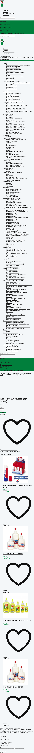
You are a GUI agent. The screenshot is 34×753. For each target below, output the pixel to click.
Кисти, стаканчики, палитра (14, 295)
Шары (8, 246)
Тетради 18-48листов (12, 271)
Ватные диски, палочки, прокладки (16, 105)
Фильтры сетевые (11, 89)
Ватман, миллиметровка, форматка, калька (19, 285)
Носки (8, 171)
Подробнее (6, 491)
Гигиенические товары (10, 102)
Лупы (8, 150)
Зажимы (8, 142)
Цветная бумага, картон (13, 318)
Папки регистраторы (12, 222)
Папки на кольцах (11, 214)
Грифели (8, 162)
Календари (9, 131)
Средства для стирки (12, 98)
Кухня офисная (7, 181)
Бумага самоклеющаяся (13, 74)
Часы (8, 90)
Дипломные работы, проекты (15, 210)
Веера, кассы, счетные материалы (16, 286)
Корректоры (10, 147)
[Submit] (0, 355)
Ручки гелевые (10, 252)
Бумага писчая (10, 71)
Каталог (8, 373)
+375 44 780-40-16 (5, 57)
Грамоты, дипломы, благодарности (16, 235)
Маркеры (6, 187)
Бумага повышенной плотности (15, 72)
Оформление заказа (18, 33)
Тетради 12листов (11, 270)
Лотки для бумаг (11, 204)
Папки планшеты (11, 220)
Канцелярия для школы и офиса (12, 138)
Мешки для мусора (12, 336)
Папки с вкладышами (12, 223)
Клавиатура (9, 175)
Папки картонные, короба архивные (17, 211)
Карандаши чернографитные (15, 166)
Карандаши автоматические (14, 163)
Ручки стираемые (11, 255)
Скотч (5, 259)
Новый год (9, 237)
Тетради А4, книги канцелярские (16, 274)
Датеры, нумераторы (12, 346)
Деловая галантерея (9, 114)
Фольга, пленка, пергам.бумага (15, 343)
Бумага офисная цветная (13, 69)
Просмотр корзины (6, 33)
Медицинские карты (12, 132)
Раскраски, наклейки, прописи (15, 310)
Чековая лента (10, 80)
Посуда (8, 183)
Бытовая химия (7, 92)
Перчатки (9, 339)
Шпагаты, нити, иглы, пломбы (15, 328)
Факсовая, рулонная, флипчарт (15, 77)
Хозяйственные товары (10, 333)
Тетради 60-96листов (12, 273)
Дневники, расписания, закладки (16, 289)
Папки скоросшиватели (13, 226)
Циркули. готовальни (12, 319)
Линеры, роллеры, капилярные (15, 250)
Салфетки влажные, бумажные (15, 108)
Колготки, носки (8, 168)
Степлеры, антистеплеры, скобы (16, 156)
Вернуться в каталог (6, 27)
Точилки (8, 157)
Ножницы (9, 153)
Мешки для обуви (11, 300)
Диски (8, 174)
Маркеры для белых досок (14, 189)
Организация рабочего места (11, 198)
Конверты (9, 75)
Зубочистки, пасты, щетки (14, 107)
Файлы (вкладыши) (12, 231)
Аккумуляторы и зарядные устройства (18, 83)
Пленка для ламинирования (14, 322)
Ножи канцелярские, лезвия (14, 151)
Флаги (5, 330)
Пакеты (8, 337)
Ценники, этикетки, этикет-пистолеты (18, 327)
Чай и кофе (9, 186)
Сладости (9, 184)
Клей (7, 144)
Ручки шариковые (11, 256)
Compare (2, 414)
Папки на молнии (11, 216)
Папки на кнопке (11, 213)
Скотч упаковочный (12, 267)
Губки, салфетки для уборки (14, 334)
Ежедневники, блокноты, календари (14, 122)
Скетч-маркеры (11, 195)
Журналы (6, 135)
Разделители (10, 229)
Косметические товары (13, 93)
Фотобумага (10, 78)
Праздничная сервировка (14, 241)
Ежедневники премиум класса (15, 128)
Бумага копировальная (13, 66)
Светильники (10, 87)
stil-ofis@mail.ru (4, 59)
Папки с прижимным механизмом (16, 225)
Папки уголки (10, 228)
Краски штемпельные (13, 348)
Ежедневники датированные (15, 125)
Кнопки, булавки (11, 145)
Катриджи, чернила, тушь (14, 249)
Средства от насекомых (13, 99)
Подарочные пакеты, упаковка (15, 240)
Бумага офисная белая (13, 68)
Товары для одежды (12, 340)
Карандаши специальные (14, 165)
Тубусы (8, 313)
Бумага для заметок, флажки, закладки (18, 65)
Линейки (9, 297)
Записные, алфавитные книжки (15, 129)
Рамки (8, 243)
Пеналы (8, 306)
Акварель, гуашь (11, 282)
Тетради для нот (11, 276)
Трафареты (9, 312)
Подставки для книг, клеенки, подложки (18, 309)
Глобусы (8, 288)
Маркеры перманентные (13, 192)
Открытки (9, 238)
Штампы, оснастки (12, 351)
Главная (2, 373)
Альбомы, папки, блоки (13, 283)
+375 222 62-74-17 (16, 57)
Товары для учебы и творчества (13, 280)
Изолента (9, 262)
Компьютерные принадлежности (13, 172)
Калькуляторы (10, 201)
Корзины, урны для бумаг (14, 202)
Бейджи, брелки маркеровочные (16, 139)
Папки (5, 208)
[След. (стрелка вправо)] (2, 752)
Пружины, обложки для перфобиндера (17, 324)
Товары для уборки (12, 342)
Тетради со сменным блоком (15, 279)
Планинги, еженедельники (14, 134)
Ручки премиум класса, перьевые (16, 253)
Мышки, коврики (11, 177)
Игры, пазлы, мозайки (12, 291)
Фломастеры (10, 316)
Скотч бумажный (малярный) (15, 264)
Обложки (9, 303)
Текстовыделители (12, 196)
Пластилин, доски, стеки (13, 307)
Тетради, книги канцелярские (12, 268)
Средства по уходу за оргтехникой (16, 178)
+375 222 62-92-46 (27, 57)
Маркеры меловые (12, 190)
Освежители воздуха (12, 96)
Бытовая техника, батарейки (11, 81)
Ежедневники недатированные (15, 126)
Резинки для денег (12, 325)
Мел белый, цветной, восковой (15, 298)
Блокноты (9, 123)
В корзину (3, 412)
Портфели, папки (11, 120)
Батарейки (9, 84)
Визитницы (9, 116)
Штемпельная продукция (10, 345)
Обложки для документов (14, 119)
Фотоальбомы (10, 244)
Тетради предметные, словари (15, 277)
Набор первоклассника (13, 301)
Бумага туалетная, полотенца (15, 104)
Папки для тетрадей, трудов (14, 304)
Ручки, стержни (7, 247)
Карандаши (6, 160)
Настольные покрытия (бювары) (16, 205)
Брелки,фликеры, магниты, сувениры (17, 234)
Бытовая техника (11, 86)
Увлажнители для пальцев (14, 159)
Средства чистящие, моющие (15, 101)
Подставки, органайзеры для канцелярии (18, 207)
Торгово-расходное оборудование (13, 321)
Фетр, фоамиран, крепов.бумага (15, 315)
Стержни (9, 258)
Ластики (8, 148)
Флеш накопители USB (13, 180)
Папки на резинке (11, 219)
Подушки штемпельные (13, 349)
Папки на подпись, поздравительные (17, 217)
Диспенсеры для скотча (13, 261)
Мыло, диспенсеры (12, 95)
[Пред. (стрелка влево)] (0, 752)
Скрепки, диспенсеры (12, 154)
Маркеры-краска (11, 193)
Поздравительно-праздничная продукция (15, 232)
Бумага (5, 63)
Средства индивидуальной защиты (17, 110)
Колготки (9, 169)
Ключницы (9, 117)
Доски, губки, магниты (13, 199)
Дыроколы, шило (11, 141)
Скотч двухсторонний (12, 265)
